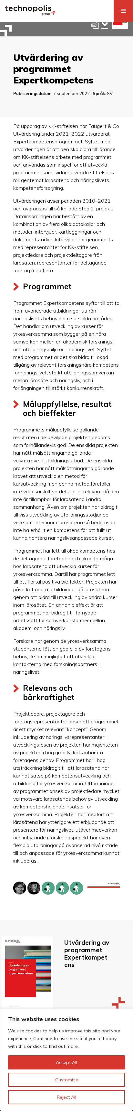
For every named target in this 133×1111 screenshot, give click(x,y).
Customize (66, 1080)
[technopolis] (30, 13)
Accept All (66, 1062)
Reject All (66, 1097)
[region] (66, 1060)
